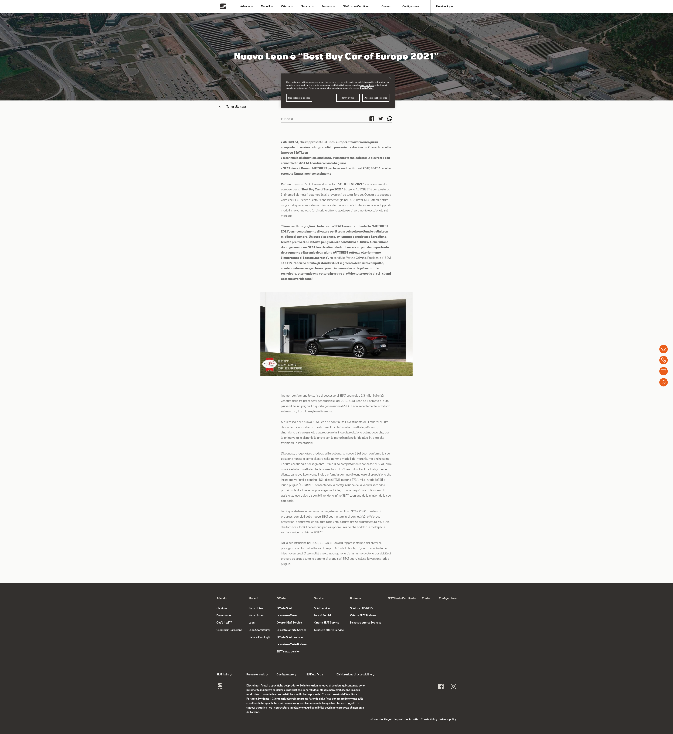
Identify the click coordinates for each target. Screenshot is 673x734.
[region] (338, 90)
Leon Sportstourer (259, 629)
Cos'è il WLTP (224, 622)
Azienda (245, 6)
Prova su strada (255, 674)
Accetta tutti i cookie (376, 98)
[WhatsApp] (663, 382)
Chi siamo (222, 608)
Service (306, 6)
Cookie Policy (429, 719)
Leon (251, 622)
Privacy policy (448, 719)
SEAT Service (322, 608)
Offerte (285, 6)
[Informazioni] (663, 371)
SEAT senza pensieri (289, 651)
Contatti (386, 6)
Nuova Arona (256, 615)
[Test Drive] (663, 349)
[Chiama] (663, 360)
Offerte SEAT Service (289, 622)
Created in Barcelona (229, 629)
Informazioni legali (381, 719)
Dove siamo (223, 615)
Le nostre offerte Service (292, 629)
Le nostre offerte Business (292, 644)
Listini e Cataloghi (259, 637)
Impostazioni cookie (299, 98)
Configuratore (411, 6)
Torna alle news (236, 106)
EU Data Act (314, 674)
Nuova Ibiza (256, 608)
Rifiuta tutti (348, 98)
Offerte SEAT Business (290, 637)
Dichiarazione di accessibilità (351, 674)
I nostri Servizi (322, 615)
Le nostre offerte (287, 615)
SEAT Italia (222, 674)
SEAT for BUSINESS (361, 608)
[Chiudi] (390, 78)
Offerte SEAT (284, 608)
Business (327, 6)
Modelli (265, 6)
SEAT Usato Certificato (356, 6)
